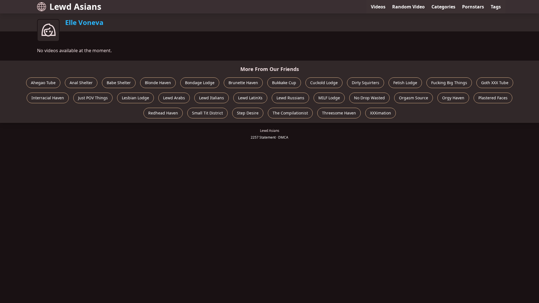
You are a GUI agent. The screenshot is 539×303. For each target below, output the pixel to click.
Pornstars (473, 7)
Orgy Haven (453, 97)
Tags (496, 7)
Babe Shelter (119, 82)
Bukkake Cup (284, 82)
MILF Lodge (329, 97)
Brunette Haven (243, 82)
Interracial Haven (47, 97)
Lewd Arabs (174, 97)
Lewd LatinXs (250, 97)
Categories (443, 7)
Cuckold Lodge (324, 82)
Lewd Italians (211, 97)
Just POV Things (93, 97)
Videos (378, 7)
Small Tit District (207, 113)
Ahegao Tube (43, 82)
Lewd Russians (290, 97)
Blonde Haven (158, 82)
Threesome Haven (339, 113)
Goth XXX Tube (494, 82)
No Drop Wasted (369, 97)
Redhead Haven (163, 113)
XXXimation (380, 113)
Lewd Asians (75, 6)
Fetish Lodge (405, 82)
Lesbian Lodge (135, 97)
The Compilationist (290, 113)
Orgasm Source (413, 97)
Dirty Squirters (365, 82)
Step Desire (248, 113)
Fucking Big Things (449, 82)
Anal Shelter (81, 82)
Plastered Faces (493, 97)
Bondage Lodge (199, 82)
